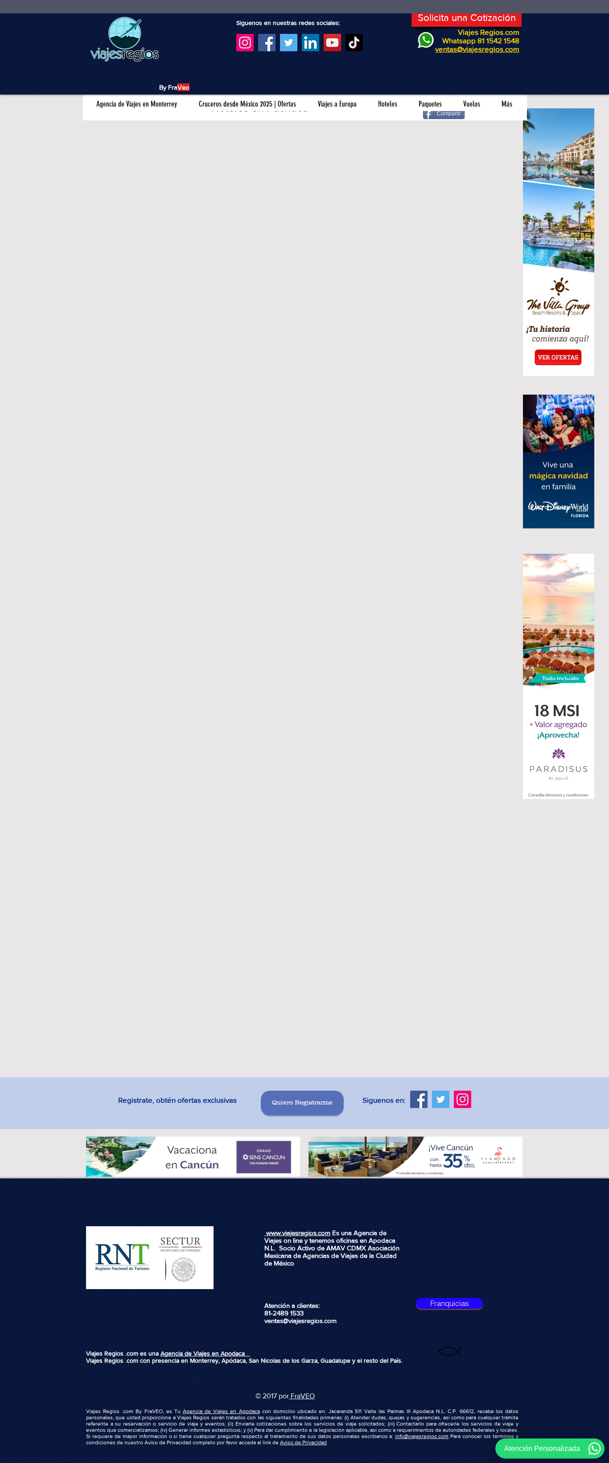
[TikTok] (354, 42)
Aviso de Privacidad (303, 1442)
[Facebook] (267, 42)
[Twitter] (288, 42)
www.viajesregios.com (297, 1232)
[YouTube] (332, 42)
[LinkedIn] (310, 42)
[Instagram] (245, 42)
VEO (307, 1396)
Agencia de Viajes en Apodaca (205, 1353)
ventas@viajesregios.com (300, 1320)
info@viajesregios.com (422, 1436)
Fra (294, 1396)
